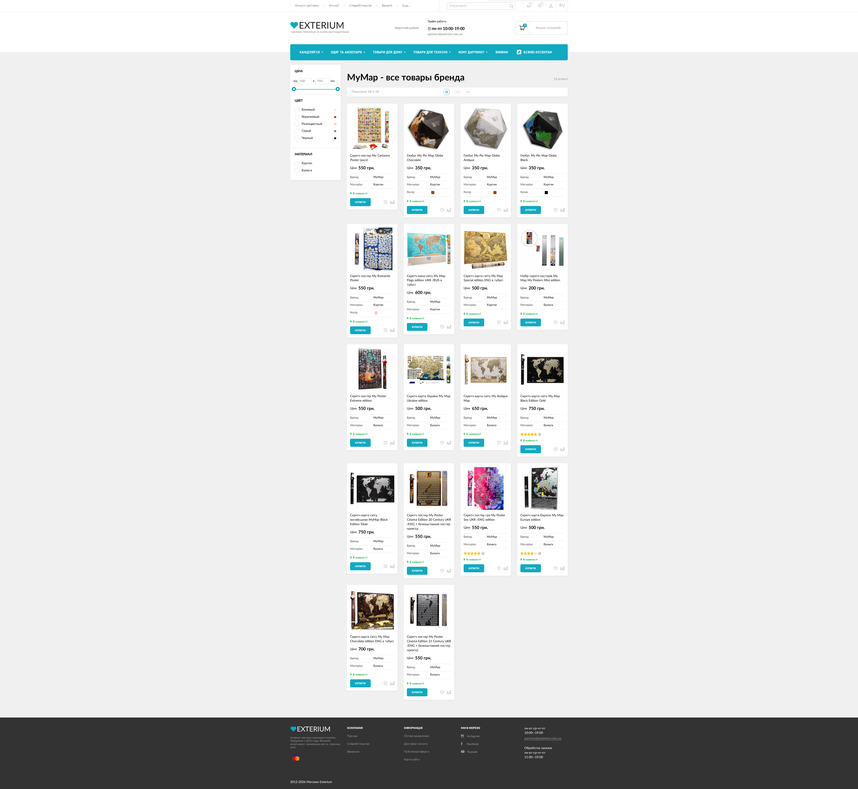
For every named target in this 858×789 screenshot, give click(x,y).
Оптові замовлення (416, 736)
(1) (539, 434)
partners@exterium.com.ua (445, 34)
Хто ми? (334, 5)
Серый (306, 130)
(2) (539, 553)
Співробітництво (360, 5)
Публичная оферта (416, 751)
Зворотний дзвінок (407, 28)
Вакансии (353, 751)
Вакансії (387, 5)
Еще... (406, 5)
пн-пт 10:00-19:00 (448, 29)
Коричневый (310, 116)
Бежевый (308, 109)
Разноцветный (312, 124)
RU (562, 6)
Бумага (307, 170)
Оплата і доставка (307, 5)
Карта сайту (412, 759)
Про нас (352, 736)
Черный (307, 138)
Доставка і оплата (415, 744)
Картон (307, 163)
